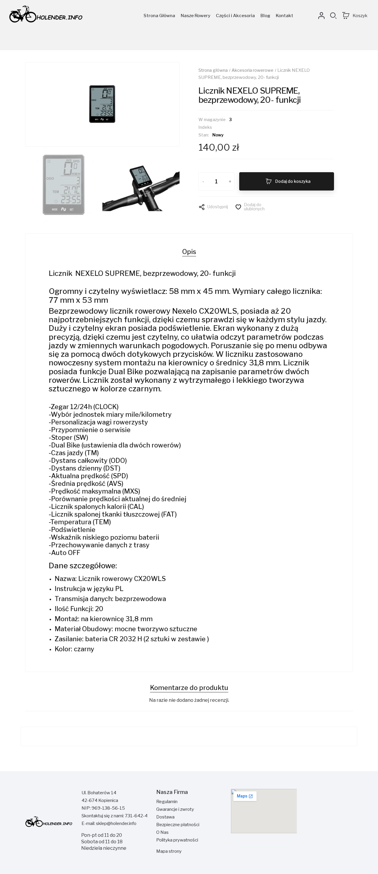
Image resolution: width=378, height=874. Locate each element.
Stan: (203, 135)
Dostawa (165, 817)
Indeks (205, 127)
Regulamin (166, 801)
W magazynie (212, 119)
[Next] (162, 104)
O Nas (162, 832)
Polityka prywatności (177, 840)
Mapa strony (169, 851)
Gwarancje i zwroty (175, 809)
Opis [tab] (189, 251)
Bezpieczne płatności (177, 824)
